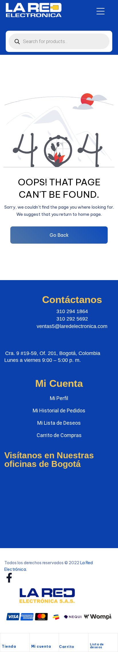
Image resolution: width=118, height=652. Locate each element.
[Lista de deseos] (92, 638)
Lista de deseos (97, 646)
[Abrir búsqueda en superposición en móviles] (59, 41)
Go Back (59, 235)
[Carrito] (62, 640)
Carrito (66, 647)
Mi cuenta (41, 646)
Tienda (9, 646)
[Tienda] (4, 640)
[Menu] (101, 11)
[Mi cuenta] (34, 640)
